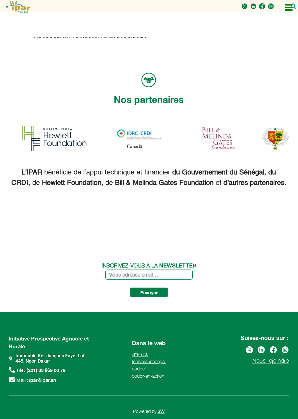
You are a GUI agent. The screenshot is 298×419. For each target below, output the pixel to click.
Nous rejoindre (270, 360)
